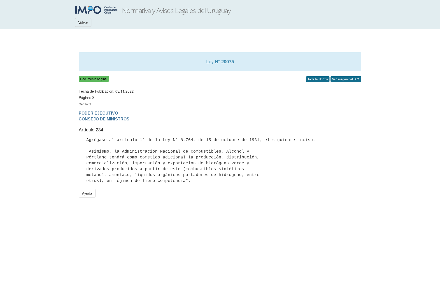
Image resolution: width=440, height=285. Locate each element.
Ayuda (87, 193)
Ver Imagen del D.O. (346, 79)
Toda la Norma (318, 79)
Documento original (93, 79)
